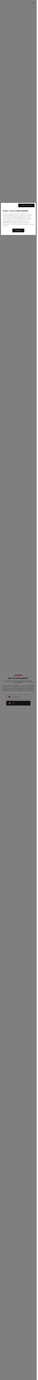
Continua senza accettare (26, 205)
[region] (18, 219)
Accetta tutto (18, 230)
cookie (19, 216)
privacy (14, 216)
